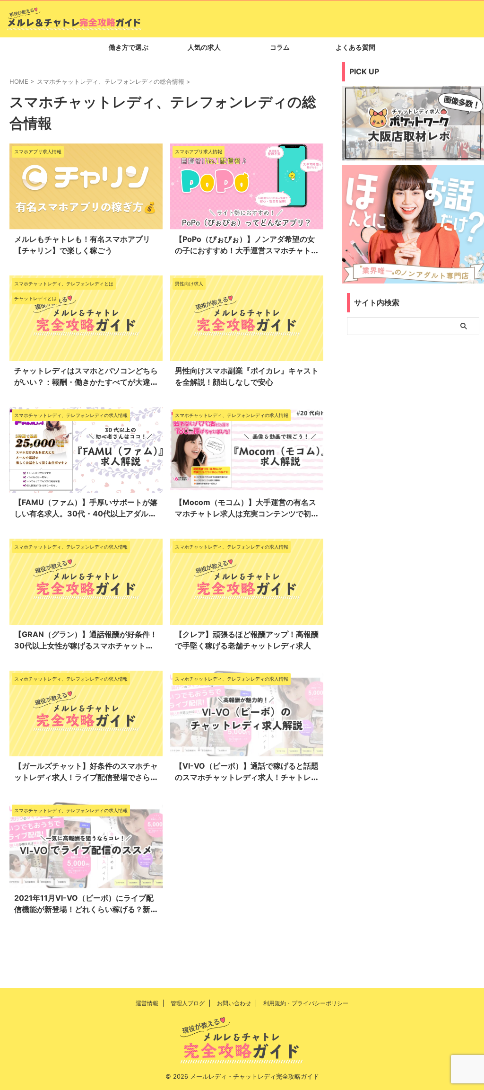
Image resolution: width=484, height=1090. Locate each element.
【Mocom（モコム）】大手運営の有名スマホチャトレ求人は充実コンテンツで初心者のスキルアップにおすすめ (247, 513)
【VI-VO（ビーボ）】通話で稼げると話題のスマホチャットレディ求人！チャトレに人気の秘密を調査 (247, 777)
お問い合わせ (234, 1003)
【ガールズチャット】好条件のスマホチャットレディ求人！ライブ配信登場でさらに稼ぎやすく (86, 777)
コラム (280, 47)
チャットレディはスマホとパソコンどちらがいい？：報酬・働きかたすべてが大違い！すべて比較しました (86, 382)
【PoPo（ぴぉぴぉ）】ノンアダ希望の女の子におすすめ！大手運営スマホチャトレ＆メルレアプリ (247, 250)
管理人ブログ (188, 1003)
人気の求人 (204, 47)
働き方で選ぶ (128, 47)
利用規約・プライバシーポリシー (305, 1003)
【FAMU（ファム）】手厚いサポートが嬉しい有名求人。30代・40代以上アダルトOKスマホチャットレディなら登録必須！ (85, 513)
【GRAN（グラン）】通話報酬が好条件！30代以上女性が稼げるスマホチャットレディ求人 (85, 645)
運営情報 (147, 1003)
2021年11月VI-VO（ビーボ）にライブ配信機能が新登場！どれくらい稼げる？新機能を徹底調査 (86, 909)
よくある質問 (355, 47)
